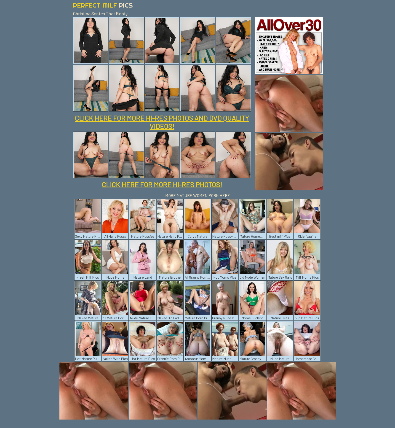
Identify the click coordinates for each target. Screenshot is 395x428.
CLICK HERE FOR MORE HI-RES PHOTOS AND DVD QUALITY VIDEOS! (162, 122)
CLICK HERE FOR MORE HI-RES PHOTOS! (162, 184)
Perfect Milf (103, 5)
